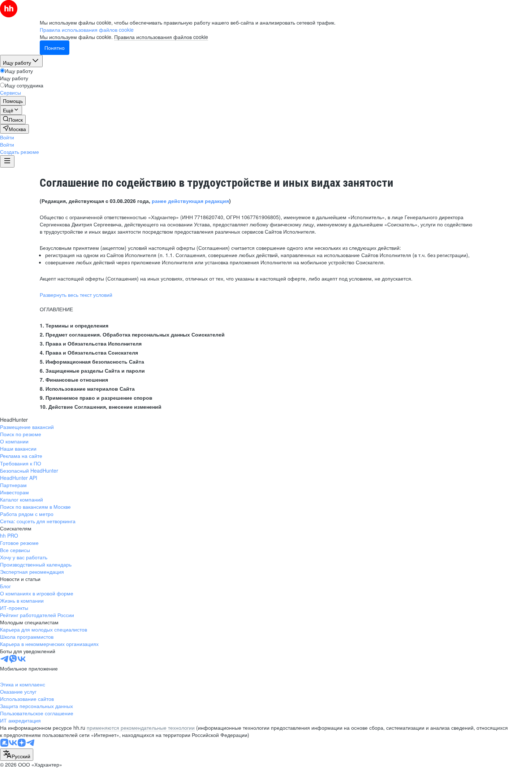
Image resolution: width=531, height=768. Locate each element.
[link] (13, 119)
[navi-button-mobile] (7, 161)
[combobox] (16, 755)
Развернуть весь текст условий (76, 294)
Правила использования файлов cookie (161, 36)
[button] (7, 137)
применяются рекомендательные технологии (141, 727)
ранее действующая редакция (190, 200)
